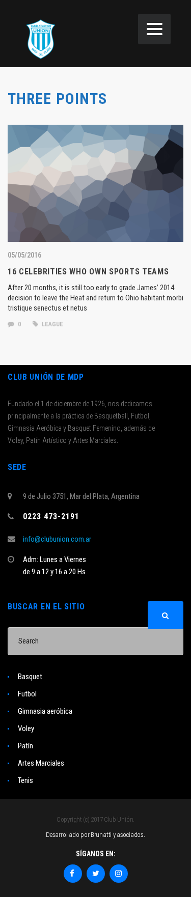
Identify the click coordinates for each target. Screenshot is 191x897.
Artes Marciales (41, 763)
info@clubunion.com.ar (57, 539)
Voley (26, 728)
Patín (25, 745)
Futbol (27, 693)
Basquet (30, 676)
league (51, 324)
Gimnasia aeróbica (45, 711)
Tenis (25, 780)
